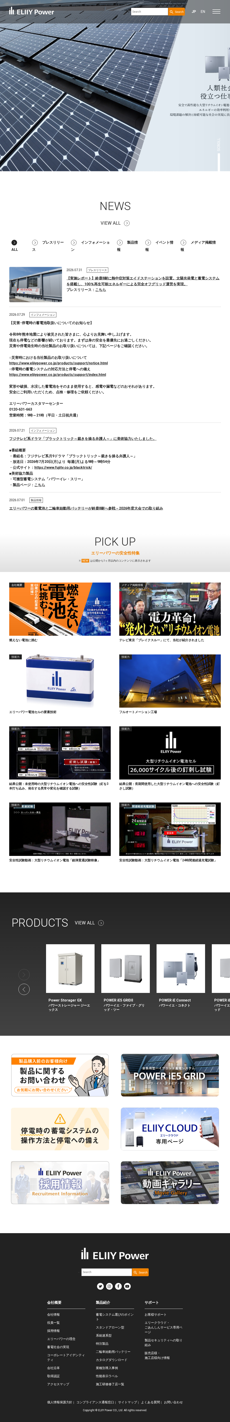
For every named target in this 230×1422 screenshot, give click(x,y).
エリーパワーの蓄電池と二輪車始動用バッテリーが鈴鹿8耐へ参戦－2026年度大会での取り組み (86, 508)
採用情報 (53, 1331)
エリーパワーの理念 (61, 1339)
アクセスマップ (58, 1384)
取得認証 (53, 1376)
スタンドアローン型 (110, 1327)
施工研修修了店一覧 (110, 1384)
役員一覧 (53, 1322)
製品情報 (127, 246)
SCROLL (219, 144)
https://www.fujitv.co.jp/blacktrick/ (63, 467)
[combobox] (149, 12)
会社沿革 (53, 1368)
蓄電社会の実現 (58, 1347)
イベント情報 (159, 246)
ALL (14, 249)
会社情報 (53, 1314)
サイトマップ (127, 1402)
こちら (100, 290)
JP (194, 11)
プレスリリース (48, 246)
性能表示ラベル (107, 1376)
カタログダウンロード (111, 1360)
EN (203, 11)
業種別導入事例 (107, 1368)
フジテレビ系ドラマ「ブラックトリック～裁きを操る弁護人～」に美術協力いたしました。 (83, 439)
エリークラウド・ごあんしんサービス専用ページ (163, 1327)
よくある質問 (150, 1402)
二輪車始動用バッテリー (113, 1351)
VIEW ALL (111, 223)
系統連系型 (104, 1335)
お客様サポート (156, 1314)
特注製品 (102, 1343)
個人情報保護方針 (59, 1402)
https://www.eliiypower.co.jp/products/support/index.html (57, 375)
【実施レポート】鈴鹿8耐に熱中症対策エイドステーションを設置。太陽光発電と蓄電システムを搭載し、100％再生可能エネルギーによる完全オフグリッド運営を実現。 (142, 281)
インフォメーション (90, 246)
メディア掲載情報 (198, 246)
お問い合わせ (173, 1402)
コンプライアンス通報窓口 (95, 1402)
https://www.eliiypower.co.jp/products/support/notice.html (58, 363)
